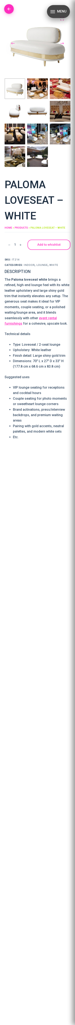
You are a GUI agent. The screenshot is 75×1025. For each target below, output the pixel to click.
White (53, 265)
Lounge (42, 265)
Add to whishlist (49, 245)
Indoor (29, 265)
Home (8, 227)
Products (21, 227)
